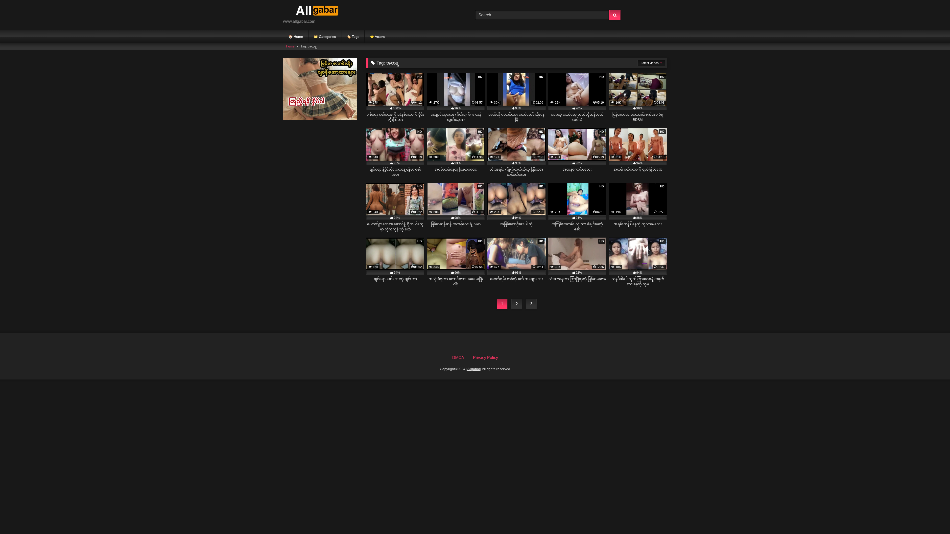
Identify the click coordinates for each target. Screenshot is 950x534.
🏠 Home (295, 37)
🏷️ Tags (353, 37)
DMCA (458, 358)
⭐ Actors (377, 37)
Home (290, 46)
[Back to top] (934, 519)
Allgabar (473, 369)
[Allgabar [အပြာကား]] (320, 11)
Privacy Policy (485, 358)
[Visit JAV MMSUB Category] (320, 118)
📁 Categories (325, 37)
